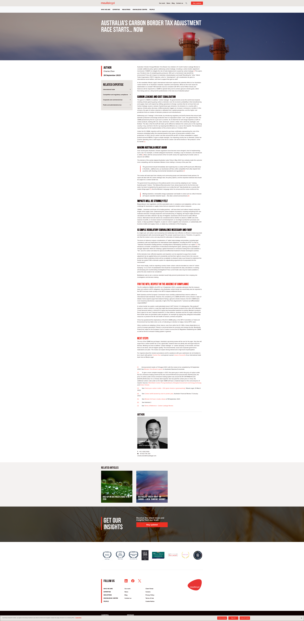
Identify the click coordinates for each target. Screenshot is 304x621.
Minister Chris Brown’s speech (153, 369)
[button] (106, 9)
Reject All (233, 618)
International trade (109, 89)
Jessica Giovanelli (179, 355)
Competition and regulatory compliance (115, 94)
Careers (148, 592)
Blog (126, 595)
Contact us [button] (179, 3)
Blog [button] (173, 3)
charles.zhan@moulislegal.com (146, 456)
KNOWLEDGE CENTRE (111, 598)
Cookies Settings (222, 618)
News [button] (168, 3)
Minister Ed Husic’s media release (155, 399)
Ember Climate (144, 385)
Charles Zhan (109, 71)
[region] (152, 618)
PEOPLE (106, 601)
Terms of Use (150, 598)
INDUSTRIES (108, 595)
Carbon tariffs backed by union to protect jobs (159, 393)
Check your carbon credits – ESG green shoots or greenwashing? (165, 388)
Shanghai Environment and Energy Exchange (187, 383)
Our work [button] (162, 3)
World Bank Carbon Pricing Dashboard (160, 383)
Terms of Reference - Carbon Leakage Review (159, 405)
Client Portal (149, 588)
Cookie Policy (78, 617)
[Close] (301, 618)
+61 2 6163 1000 (144, 451)
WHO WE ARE (108, 588)
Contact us (128, 598)
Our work (127, 588)
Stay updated (197, 3)
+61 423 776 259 (145, 453)
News (126, 592)
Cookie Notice (150, 601)
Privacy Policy (150, 595)
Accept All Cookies (245, 618)
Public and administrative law (112, 105)
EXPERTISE (107, 592)
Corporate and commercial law (112, 100)
